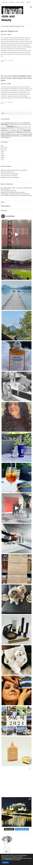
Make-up (19, 132)
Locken (15, 132)
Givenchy (4, 131)
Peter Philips (23, 134)
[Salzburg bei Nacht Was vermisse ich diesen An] (16, 812)
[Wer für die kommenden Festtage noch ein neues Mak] (16, 751)
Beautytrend (11, 124)
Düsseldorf (23, 127)
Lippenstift (10, 132)
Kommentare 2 (10, 102)
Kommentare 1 (11, 60)
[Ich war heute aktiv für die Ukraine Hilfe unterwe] (16, 569)
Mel (10, 34)
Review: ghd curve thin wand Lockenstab (15, 192)
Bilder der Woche (27, 124)
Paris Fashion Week (14, 134)
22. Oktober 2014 (4, 60)
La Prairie (6, 132)
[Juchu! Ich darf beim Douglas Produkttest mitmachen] (16, 447)
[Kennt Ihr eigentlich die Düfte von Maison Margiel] (16, 356)
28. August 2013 (4, 102)
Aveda (5, 123)
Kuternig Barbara (4, 193)
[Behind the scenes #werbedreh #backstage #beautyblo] (16, 538)
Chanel (9, 126)
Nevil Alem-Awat (25, 132)
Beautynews (26, 123)
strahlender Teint (27, 136)
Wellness (8, 137)
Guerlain (10, 130)
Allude (2, 123)
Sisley (3, 136)
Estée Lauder (28, 127)
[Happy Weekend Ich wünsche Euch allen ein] (16, 660)
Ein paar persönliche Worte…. (11, 190)
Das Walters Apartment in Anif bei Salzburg (19, 193)
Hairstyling (15, 131)
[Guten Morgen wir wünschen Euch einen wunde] (16, 599)
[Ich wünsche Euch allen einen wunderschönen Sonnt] (16, 477)
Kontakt (28, 2)
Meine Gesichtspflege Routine (7, 172)
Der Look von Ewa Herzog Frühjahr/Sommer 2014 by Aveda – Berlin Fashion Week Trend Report (16, 78)
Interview (12, 2)
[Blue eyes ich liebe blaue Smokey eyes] (16, 690)
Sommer (17, 136)
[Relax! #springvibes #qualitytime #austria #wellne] (16, 295)
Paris (7, 134)
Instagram (20, 130)
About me (4, 2)
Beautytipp (4, 124)
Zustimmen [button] (5, 862)
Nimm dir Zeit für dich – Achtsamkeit (9, 175)
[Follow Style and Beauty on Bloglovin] (7, 852)
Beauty (2, 61)
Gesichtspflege (20, 128)
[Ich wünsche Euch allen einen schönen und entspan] (16, 265)
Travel (2, 159)
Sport (21, 135)
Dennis (2, 195)
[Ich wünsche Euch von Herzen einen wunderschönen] (16, 721)
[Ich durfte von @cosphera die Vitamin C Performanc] (16, 781)
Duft (19, 127)
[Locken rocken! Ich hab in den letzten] (16, 417)
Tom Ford (3, 137)
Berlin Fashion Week (19, 124)
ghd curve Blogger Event (9, 31)
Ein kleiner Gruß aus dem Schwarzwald (9, 173)
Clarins (16, 127)
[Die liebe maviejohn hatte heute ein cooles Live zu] (16, 629)
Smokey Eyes (9, 136)
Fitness (15, 128)
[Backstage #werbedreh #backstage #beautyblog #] (16, 508)
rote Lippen (29, 134)
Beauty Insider (20, 2)
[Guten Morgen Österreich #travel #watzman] (16, 325)
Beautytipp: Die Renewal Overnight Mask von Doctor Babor (14, 170)
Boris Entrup (3, 127)
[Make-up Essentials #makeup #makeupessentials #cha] (16, 386)
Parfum (3, 134)
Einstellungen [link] (8, 858)
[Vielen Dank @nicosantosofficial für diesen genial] (16, 234)
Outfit (31, 132)
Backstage (10, 123)
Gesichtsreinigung (27, 128)
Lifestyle (3, 157)
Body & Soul (3, 149)
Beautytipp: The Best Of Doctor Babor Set (10, 177)
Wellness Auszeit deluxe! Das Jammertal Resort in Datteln (19, 195)
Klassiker (2, 132)
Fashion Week (9, 128)
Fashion (3, 129)
